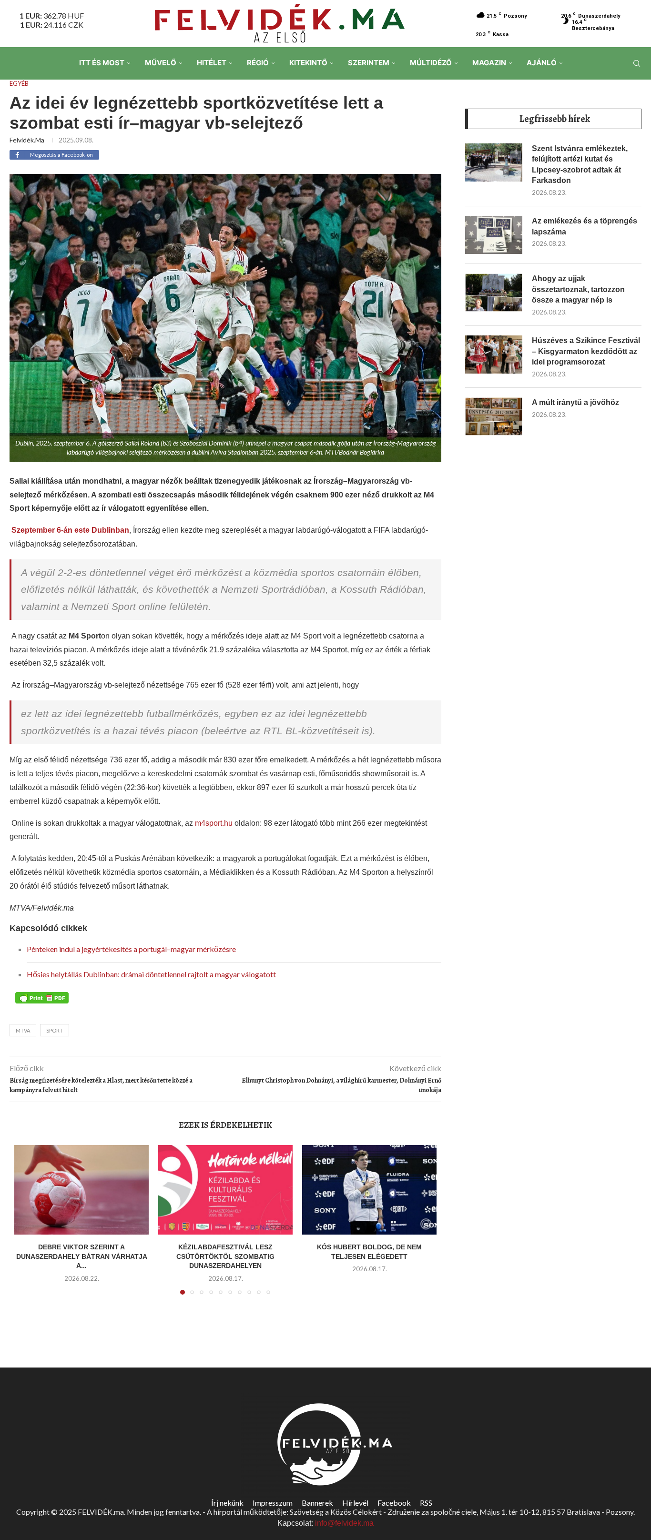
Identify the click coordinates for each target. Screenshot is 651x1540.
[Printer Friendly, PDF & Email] (42, 997)
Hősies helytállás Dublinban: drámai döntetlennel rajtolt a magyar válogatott (151, 974)
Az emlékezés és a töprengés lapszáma (584, 226)
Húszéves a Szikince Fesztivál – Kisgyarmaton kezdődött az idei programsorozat (586, 351)
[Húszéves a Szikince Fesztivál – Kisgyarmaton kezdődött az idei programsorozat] (493, 354)
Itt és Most (101, 62)
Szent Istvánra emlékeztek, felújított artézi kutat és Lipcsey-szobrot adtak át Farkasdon (580, 164)
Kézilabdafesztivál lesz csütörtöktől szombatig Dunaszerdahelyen (225, 1256)
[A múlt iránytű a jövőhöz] (493, 416)
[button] (27, 1225)
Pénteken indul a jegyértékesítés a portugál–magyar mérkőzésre (131, 948)
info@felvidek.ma (344, 1523)
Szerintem (368, 62)
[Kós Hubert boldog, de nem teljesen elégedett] (369, 1190)
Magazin (489, 62)
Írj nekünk (227, 1502)
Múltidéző (431, 62)
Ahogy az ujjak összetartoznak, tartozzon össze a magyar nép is (578, 289)
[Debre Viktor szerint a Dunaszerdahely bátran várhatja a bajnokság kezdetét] (81, 1190)
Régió (258, 62)
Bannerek (317, 1502)
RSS (426, 1502)
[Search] (636, 63)
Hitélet (211, 62)
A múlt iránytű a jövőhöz (575, 402)
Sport (54, 1030)
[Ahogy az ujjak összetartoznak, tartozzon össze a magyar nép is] (493, 293)
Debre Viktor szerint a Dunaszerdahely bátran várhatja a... (81, 1256)
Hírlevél (355, 1502)
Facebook (394, 1502)
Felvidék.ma (27, 140)
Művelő (160, 62)
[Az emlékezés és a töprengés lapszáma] (493, 235)
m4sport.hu (214, 823)
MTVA (23, 1030)
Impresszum (273, 1502)
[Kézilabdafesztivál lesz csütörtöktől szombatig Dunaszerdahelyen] (225, 1190)
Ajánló (542, 62)
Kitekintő (308, 62)
